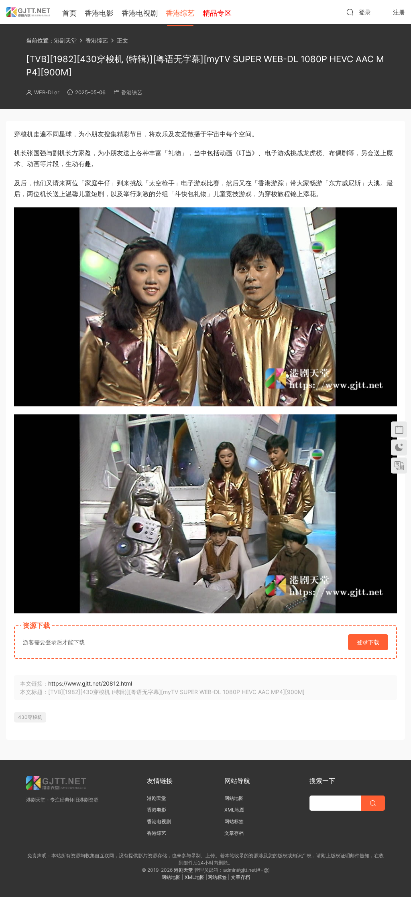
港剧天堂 (156, 798)
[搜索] (350, 12)
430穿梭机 (30, 717)
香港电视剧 (140, 13)
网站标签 (234, 821)
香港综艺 (180, 13)
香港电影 (99, 13)
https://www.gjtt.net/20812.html (90, 683)
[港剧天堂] (28, 12)
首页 (69, 13)
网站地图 (234, 798)
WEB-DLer (46, 92)
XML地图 (234, 810)
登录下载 (368, 642)
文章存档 (234, 833)
